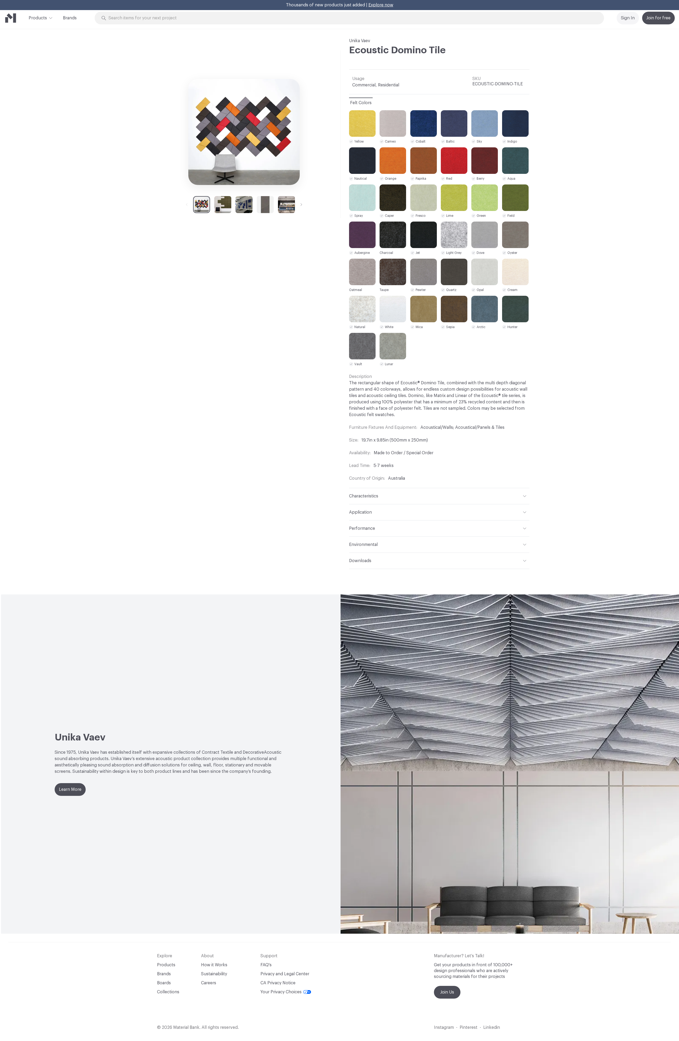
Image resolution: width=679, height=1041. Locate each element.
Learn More (70, 789)
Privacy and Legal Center (284, 974)
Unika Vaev (359, 41)
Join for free (658, 18)
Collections (168, 992)
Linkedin (491, 1027)
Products (38, 18)
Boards (164, 983)
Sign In (628, 18)
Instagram (444, 1027)
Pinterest (468, 1027)
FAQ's (266, 965)
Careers (208, 983)
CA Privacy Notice (277, 983)
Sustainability (214, 974)
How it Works (214, 965)
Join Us (447, 992)
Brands (70, 18)
